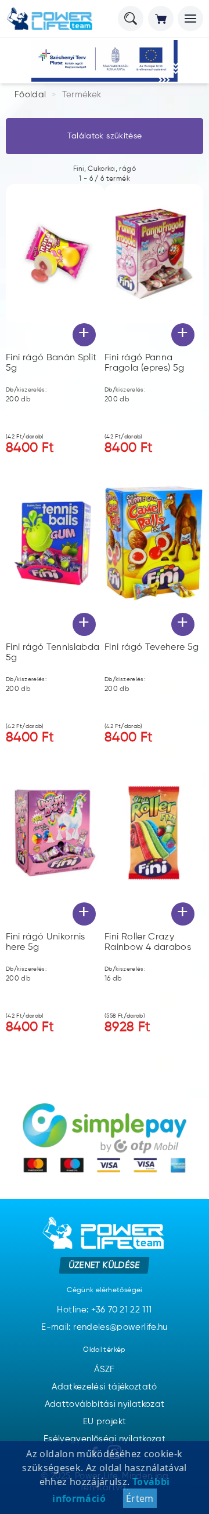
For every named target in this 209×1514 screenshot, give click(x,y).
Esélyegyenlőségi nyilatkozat (104, 1439)
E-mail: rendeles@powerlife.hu (104, 1327)
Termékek (82, 94)
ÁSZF (104, 1369)
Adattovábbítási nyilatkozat (105, 1404)
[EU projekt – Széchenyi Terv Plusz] (104, 61)
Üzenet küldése (105, 1264)
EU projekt (105, 1421)
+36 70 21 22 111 (121, 1309)
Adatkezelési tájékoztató (104, 1387)
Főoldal (30, 94)
